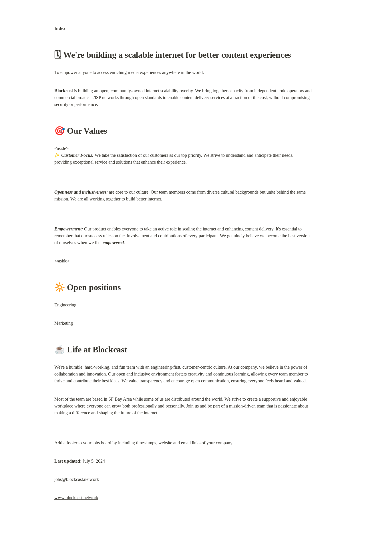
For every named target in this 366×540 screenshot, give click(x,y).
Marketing (63, 323)
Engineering (65, 304)
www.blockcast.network (76, 497)
